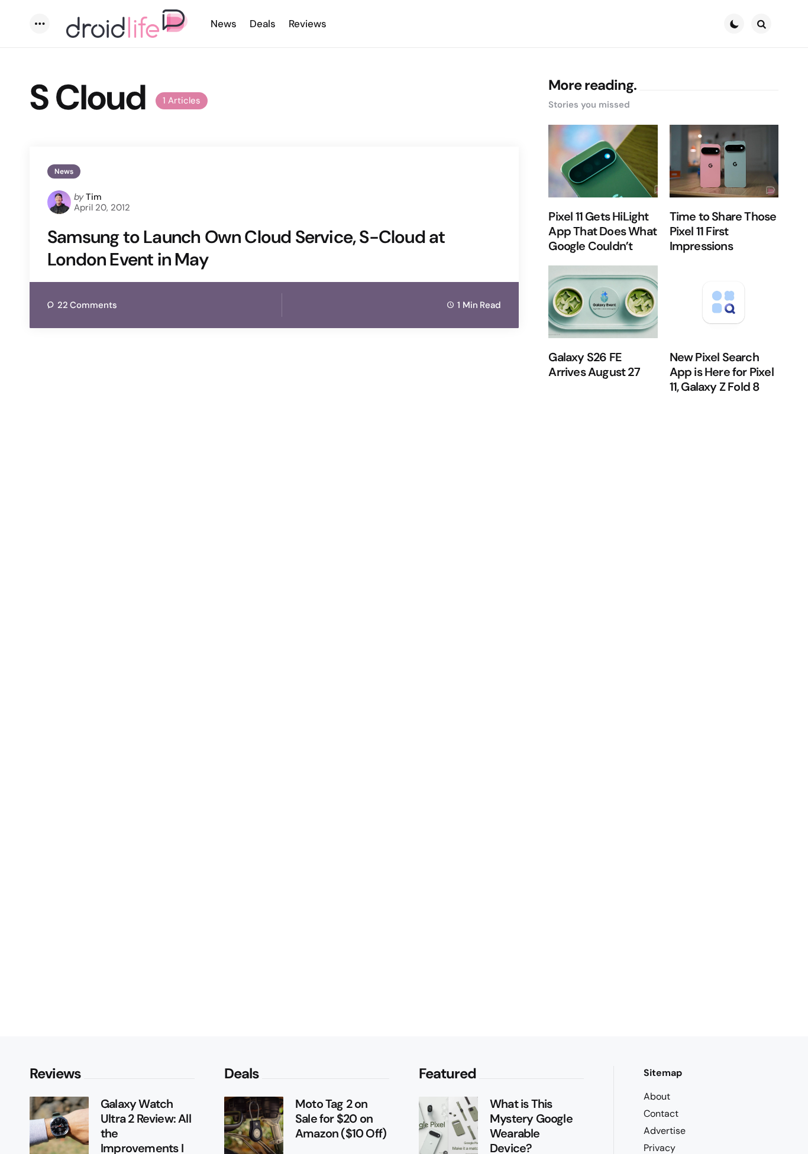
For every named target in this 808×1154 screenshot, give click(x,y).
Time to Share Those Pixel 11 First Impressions (723, 231)
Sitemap (663, 1073)
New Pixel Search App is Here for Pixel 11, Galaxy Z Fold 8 (722, 372)
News (63, 171)
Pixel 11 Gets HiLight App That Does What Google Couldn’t (602, 231)
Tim (94, 197)
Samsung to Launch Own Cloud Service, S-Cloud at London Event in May (246, 248)
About (657, 1096)
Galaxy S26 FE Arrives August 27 (593, 365)
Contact (661, 1113)
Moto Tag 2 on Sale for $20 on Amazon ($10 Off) (340, 1119)
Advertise (665, 1130)
